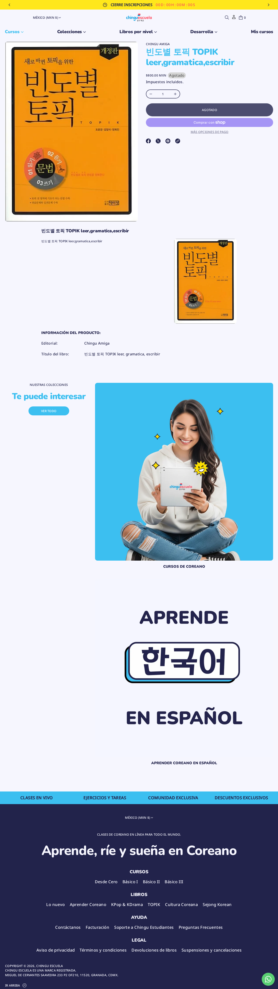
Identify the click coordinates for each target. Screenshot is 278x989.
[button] (226, 17)
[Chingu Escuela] (139, 17)
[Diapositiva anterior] (9, 4)
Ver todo (48, 411)
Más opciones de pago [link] (210, 132)
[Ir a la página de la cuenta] (233, 18)
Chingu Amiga (158, 44)
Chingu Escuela (49, 966)
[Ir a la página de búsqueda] (226, 17)
